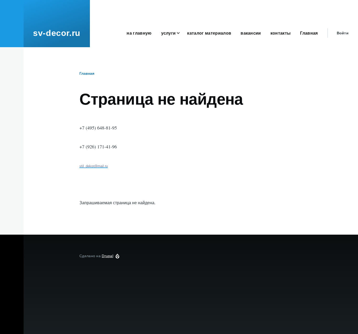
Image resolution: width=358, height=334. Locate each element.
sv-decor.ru (56, 33)
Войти (343, 33)
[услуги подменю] (181, 33)
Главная (86, 73)
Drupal (107, 256)
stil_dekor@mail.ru (93, 166)
